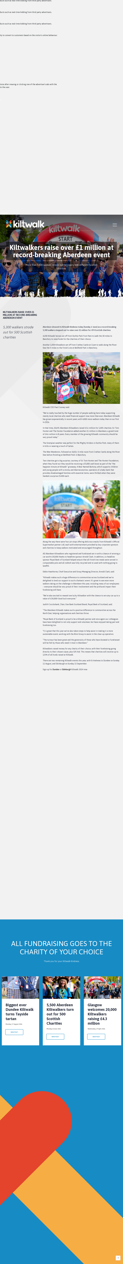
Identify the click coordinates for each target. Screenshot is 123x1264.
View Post (14, 1032)
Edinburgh (66, 669)
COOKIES (4, 213)
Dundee (56, 669)
